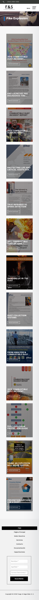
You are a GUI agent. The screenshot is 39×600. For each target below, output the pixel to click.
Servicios (19, 540)
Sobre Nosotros (19, 536)
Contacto (19, 544)
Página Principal (19, 532)
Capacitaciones (19, 552)
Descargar (14, 63)
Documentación (19, 548)
